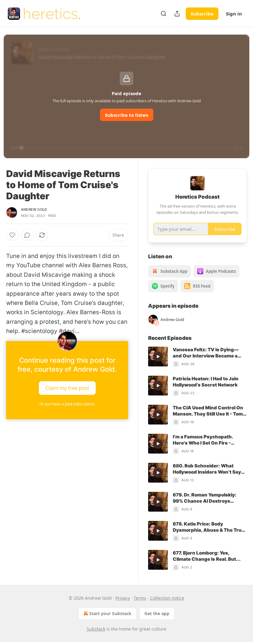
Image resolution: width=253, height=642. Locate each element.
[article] (197, 357)
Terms (140, 598)
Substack (96, 629)
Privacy (122, 598)
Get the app (156, 613)
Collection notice (167, 598)
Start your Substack (110, 613)
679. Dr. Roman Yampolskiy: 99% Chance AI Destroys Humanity (204, 498)
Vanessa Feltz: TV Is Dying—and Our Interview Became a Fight (205, 353)
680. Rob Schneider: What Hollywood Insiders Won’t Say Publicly (207, 469)
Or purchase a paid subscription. (67, 404)
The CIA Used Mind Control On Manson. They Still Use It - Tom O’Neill (208, 411)
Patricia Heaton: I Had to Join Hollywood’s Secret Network (205, 382)
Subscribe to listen (126, 115)
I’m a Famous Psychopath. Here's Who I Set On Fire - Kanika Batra (203, 440)
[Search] (163, 13)
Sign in (234, 14)
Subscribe (202, 14)
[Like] (12, 235)
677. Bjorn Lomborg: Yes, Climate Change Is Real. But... (207, 556)
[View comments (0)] (27, 235)
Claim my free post (67, 387)
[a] (158, 356)
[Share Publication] (177, 13)
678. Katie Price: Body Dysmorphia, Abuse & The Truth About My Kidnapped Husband (210, 527)
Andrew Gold (34, 209)
